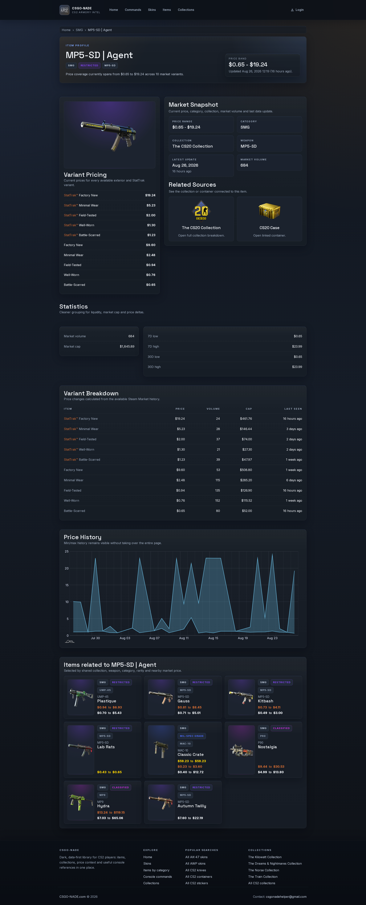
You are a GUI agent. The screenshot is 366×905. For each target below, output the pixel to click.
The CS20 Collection (192, 146)
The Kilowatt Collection (265, 857)
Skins (152, 10)
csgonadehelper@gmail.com (286, 897)
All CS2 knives (195, 870)
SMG (79, 30)
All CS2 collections (261, 883)
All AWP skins (195, 863)
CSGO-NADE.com (72, 897)
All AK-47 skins (196, 857)
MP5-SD (249, 146)
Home (113, 10)
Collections (186, 10)
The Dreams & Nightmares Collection (275, 863)
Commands (133, 10)
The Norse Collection (263, 870)
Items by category (156, 870)
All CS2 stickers (196, 883)
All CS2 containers (198, 877)
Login (300, 10)
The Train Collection (263, 877)
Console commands (157, 877)
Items (167, 10)
